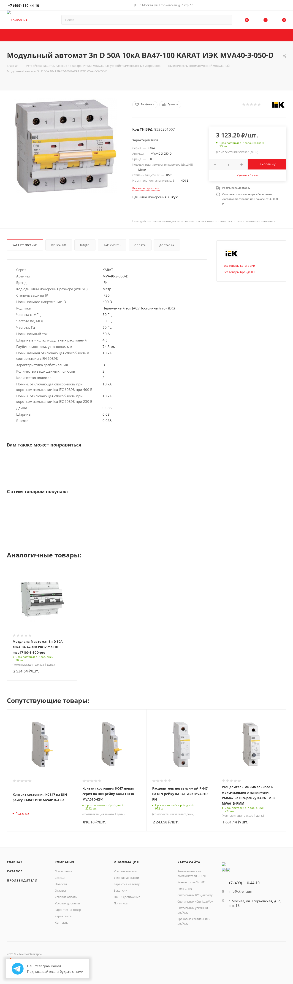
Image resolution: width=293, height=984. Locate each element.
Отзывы (60, 890)
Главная (15, 862)
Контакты (61, 922)
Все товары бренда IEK (239, 272)
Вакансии (120, 890)
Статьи (60, 878)
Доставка (166, 245)
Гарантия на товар (68, 910)
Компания (64, 862)
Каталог (14, 871)
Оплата (140, 245)
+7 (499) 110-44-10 (23, 5)
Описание (58, 245)
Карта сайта (63, 916)
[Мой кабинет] (284, 6)
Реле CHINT (185, 889)
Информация (126, 862)
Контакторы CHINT (190, 882)
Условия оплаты (66, 897)
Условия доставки (67, 903)
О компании (63, 871)
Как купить (112, 245)
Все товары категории (239, 265)
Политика (121, 903)
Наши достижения (127, 897)
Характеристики (25, 245)
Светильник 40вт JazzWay (195, 901)
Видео (85, 245)
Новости (61, 884)
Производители (22, 880)
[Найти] (226, 20)
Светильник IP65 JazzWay (195, 895)
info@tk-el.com (240, 891)
